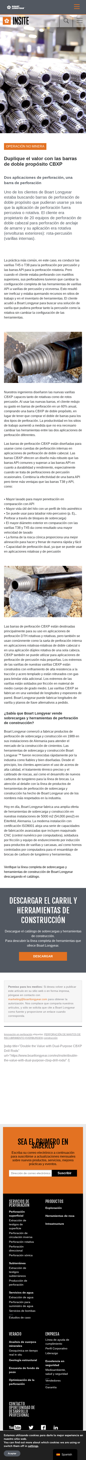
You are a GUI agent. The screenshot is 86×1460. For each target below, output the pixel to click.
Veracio (15, 1334)
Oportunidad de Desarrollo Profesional (22, 1411)
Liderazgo (51, 1353)
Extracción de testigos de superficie (17, 1224)
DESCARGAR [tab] (43, 956)
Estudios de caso (20, 1317)
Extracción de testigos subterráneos (17, 1271)
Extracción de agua (21, 1297)
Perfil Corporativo (56, 1348)
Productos (54, 1201)
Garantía (51, 1387)
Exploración (53, 1207)
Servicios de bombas (22, 1310)
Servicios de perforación (19, 1203)
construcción (51, 1038)
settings (33, 1446)
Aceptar (12, 1453)
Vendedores (53, 1380)
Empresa (52, 1334)
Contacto (17, 1403)
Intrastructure (54, 1223)
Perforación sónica (21, 1255)
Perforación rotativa (21, 1241)
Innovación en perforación (18, 1034)
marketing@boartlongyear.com (27, 999)
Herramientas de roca (59, 1215)
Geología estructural (23, 1360)
